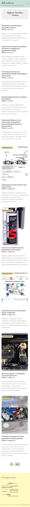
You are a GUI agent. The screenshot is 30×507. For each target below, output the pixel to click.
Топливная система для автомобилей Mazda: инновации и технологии (14, 74)
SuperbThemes (26, 504)
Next (17, 464)
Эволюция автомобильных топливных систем (12, 26)
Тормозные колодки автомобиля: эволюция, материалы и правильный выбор (14, 48)
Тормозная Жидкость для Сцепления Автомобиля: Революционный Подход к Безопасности (12, 123)
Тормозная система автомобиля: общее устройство (14, 312)
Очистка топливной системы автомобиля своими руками (13, 437)
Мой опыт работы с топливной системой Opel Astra (13, 374)
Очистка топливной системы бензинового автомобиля (13, 249)
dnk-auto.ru (8, 2)
